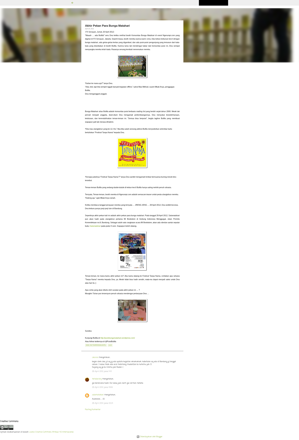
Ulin (110, 345)
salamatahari (98, 394)
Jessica (95, 357)
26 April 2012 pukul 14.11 (102, 371)
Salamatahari (95, 226)
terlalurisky (97, 379)
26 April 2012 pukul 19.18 (102, 387)
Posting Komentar (93, 409)
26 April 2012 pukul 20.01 (102, 403)
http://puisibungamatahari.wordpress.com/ (117, 338)
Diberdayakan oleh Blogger (150, 436)
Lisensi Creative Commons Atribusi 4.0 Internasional (51, 432)
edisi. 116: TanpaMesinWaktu (96, 345)
